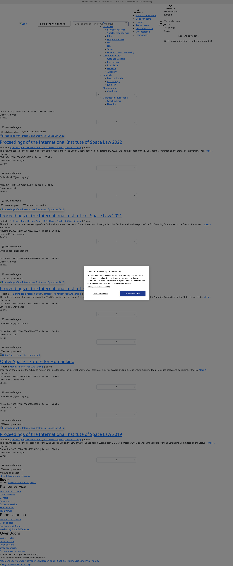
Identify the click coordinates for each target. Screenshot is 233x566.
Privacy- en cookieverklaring (99, 287)
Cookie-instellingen (100, 294)
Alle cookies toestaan (132, 293)
